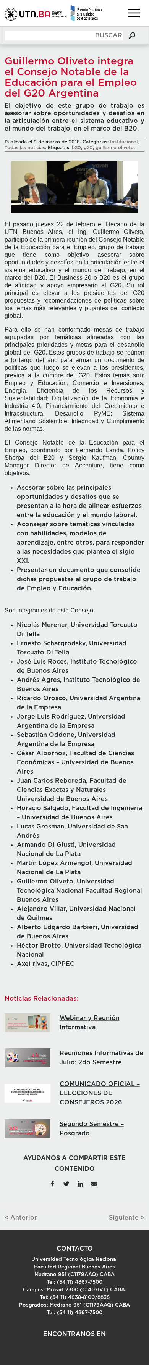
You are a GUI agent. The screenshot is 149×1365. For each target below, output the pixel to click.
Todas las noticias (25, 147)
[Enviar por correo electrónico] (93, 1183)
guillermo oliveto (115, 147)
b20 (76, 147)
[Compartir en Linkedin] (80, 1183)
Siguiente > (126, 1218)
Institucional (124, 142)
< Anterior (21, 1218)
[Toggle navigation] (134, 13)
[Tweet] (66, 1183)
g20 (88, 147)
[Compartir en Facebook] (52, 1183)
